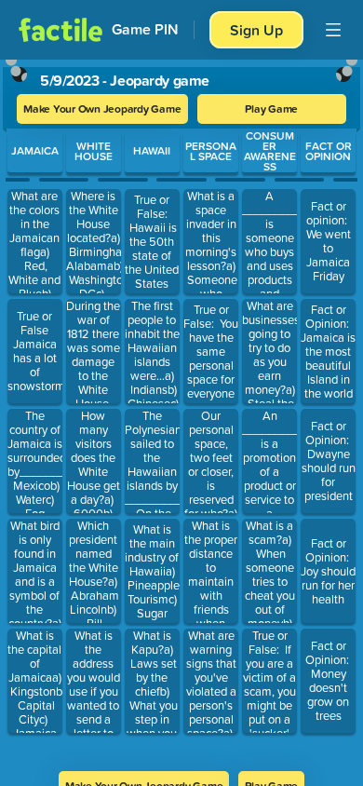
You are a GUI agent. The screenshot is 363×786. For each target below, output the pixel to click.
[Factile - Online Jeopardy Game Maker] (60, 30)
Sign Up (256, 30)
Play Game (271, 108)
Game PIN (145, 29)
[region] (181, 409)
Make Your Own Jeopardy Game (102, 108)
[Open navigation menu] (333, 30)
